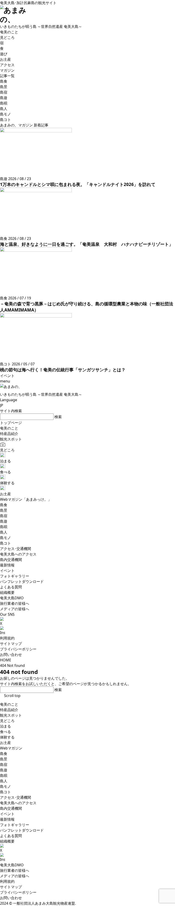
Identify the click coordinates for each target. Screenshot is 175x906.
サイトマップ (11, 643)
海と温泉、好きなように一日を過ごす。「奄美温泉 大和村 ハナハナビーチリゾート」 (86, 244)
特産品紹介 (9, 709)
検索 (58, 416)
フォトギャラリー (14, 824)
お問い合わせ (11, 654)
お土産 (5, 742)
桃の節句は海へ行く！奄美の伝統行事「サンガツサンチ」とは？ (63, 369)
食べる (5, 731)
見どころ (7, 720)
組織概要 (7, 841)
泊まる (5, 726)
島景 (3, 759)
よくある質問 (11, 835)
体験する (7, 737)
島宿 (3, 764)
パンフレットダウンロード (22, 830)
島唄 (3, 775)
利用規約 (7, 638)
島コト (5, 791)
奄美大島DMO (12, 864)
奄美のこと (9, 704)
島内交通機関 (11, 808)
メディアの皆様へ (14, 875)
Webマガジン (11, 748)
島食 (3, 753)
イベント (7, 813)
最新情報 (7, 819)
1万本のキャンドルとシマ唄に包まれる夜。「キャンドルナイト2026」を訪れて (77, 184)
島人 (3, 780)
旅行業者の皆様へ (14, 870)
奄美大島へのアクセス (18, 802)
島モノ (5, 786)
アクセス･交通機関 (15, 797)
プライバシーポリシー (18, 649)
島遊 (3, 769)
